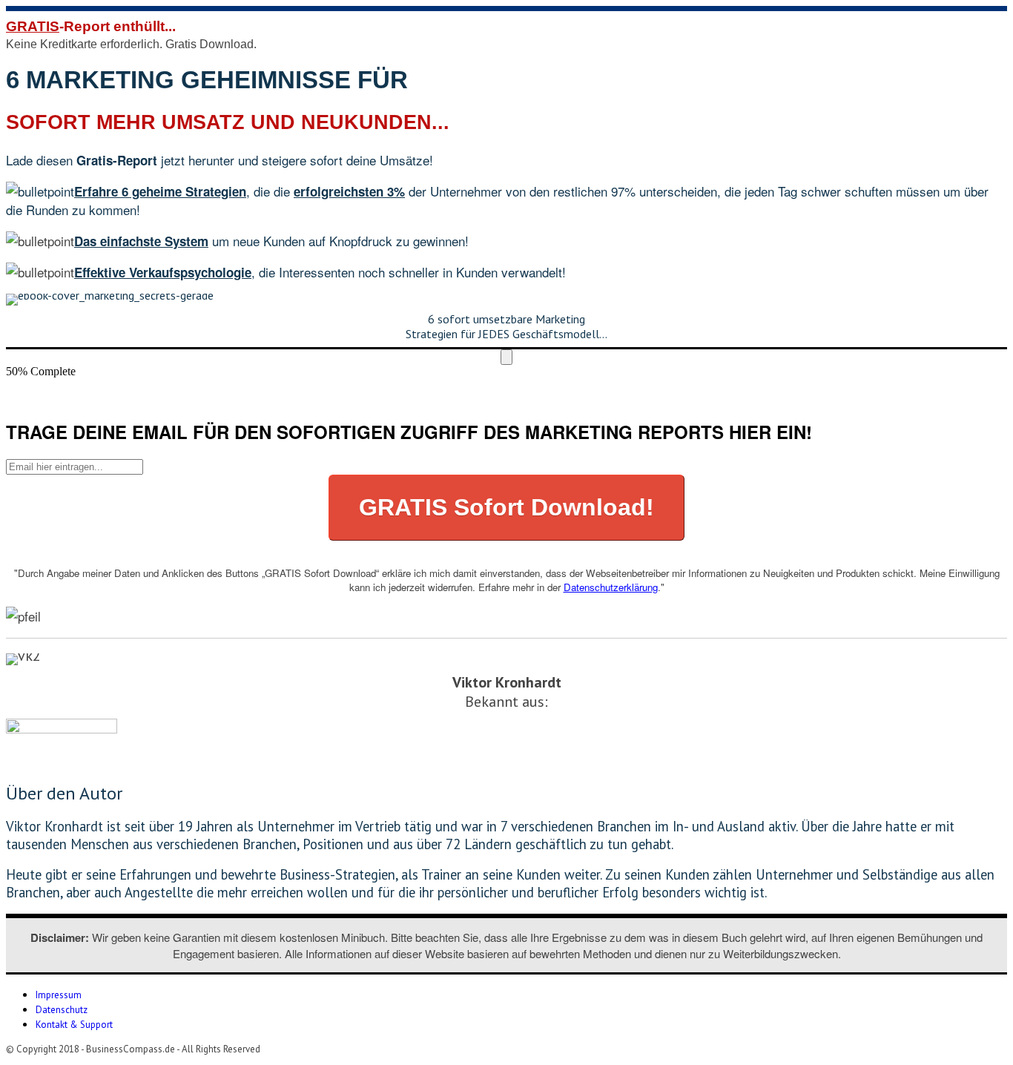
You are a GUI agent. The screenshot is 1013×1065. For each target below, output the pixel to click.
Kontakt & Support (74, 1024)
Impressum (59, 995)
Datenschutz (62, 1009)
